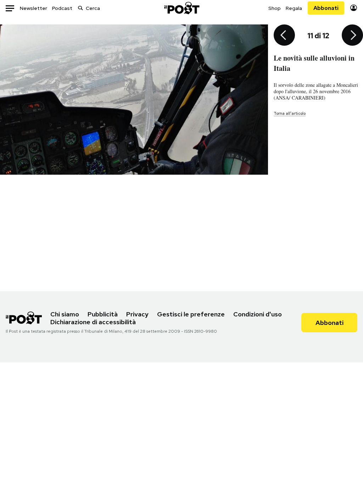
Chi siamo (64, 314)
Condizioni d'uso (257, 314)
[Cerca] (80, 8)
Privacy (137, 314)
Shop (274, 8)
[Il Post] (181, 8)
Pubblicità (103, 314)
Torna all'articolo (290, 113)
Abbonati (326, 8)
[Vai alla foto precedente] (284, 35)
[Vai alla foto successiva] (352, 35)
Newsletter (33, 8)
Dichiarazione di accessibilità (93, 322)
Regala (294, 8)
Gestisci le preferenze (191, 314)
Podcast (62, 8)
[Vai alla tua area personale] (353, 8)
